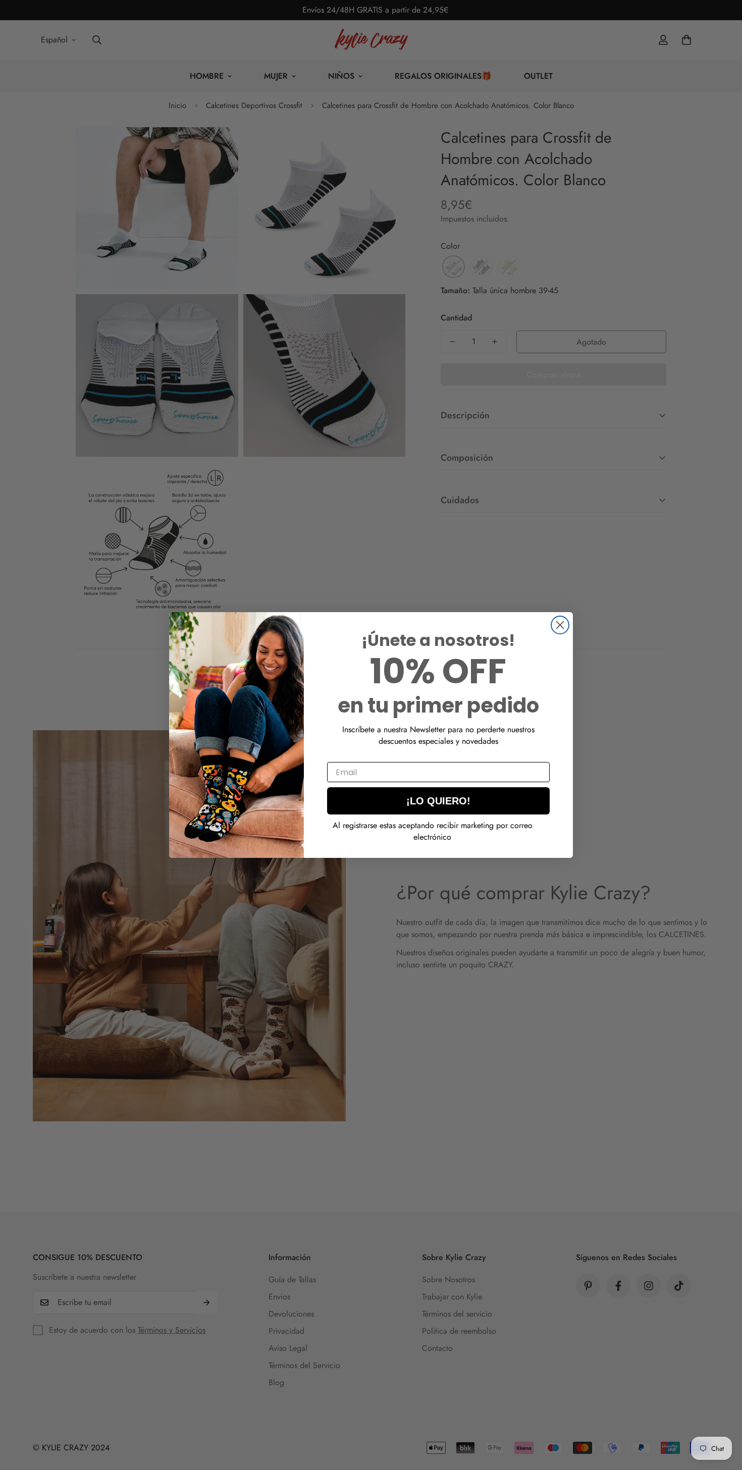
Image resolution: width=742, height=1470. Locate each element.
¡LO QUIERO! (438, 800)
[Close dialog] (560, 625)
